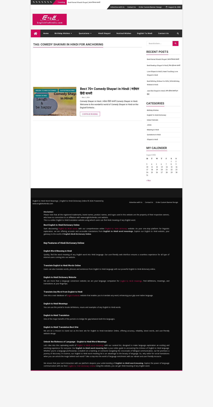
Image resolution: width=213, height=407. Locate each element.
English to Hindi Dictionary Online (81, 366)
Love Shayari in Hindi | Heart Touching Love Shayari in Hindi (162, 73)
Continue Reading (90, 114)
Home (46, 33)
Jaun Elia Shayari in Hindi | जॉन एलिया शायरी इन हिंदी (162, 92)
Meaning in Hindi (153, 130)
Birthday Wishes (62, 33)
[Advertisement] (87, 68)
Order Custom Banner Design (150, 7)
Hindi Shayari (104, 33)
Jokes (149, 125)
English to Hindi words (68, 228)
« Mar (148, 180)
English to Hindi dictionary (116, 228)
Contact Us (131, 7)
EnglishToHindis (73, 295)
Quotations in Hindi (67, 90)
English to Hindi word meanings (90, 345)
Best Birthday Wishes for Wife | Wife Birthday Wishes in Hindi (163, 83)
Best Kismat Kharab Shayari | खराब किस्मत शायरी (84, 2)
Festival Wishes (123, 33)
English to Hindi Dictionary (46, 90)
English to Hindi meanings (131, 281)
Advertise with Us (117, 7)
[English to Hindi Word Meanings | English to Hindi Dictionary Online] (35, 33)
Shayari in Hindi (41, 96)
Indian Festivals (152, 120)
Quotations (84, 33)
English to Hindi (144, 33)
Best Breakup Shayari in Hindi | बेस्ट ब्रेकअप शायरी (163, 65)
